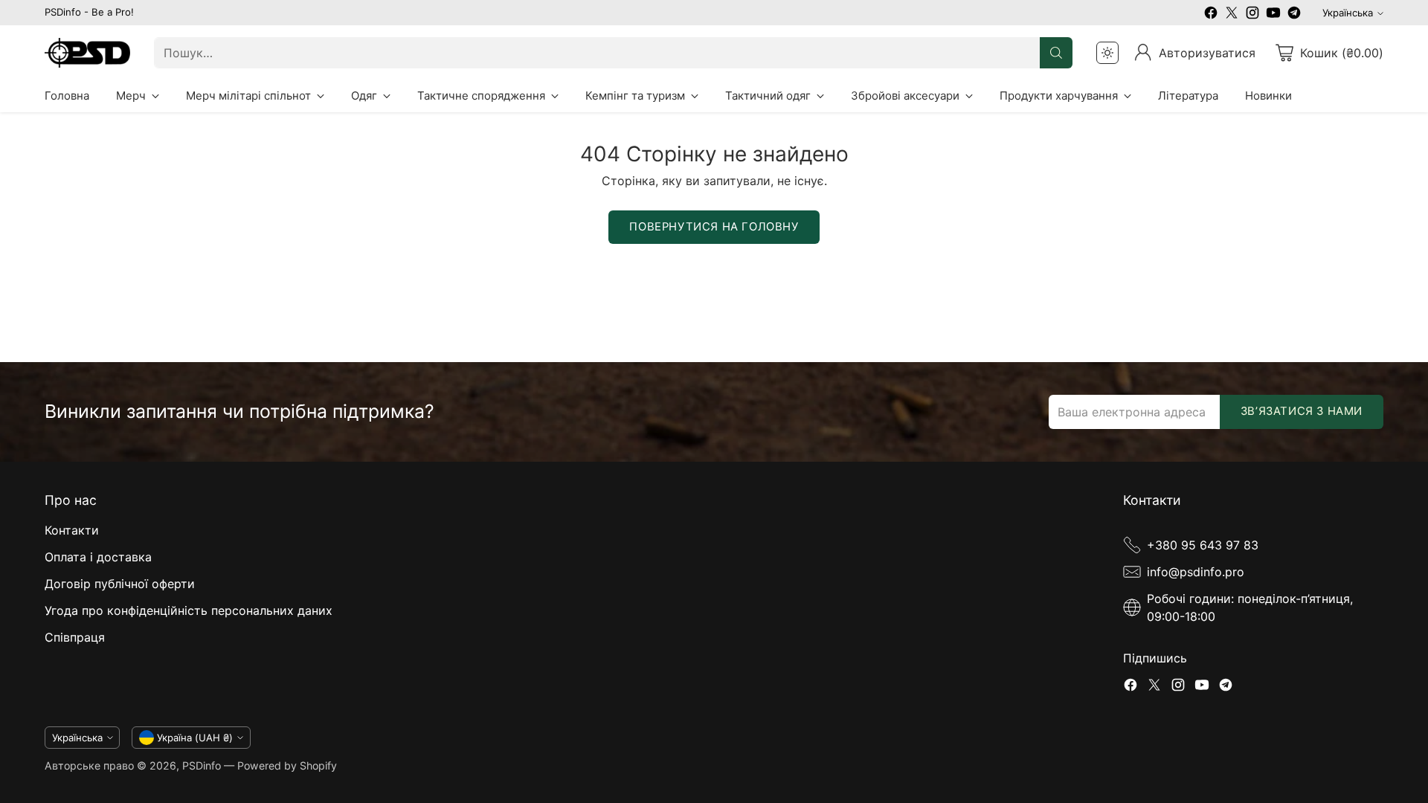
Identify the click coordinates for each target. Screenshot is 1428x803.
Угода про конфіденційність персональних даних (188, 610)
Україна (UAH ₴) (195, 738)
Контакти (72, 530)
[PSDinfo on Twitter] (1231, 15)
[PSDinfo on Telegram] (1294, 15)
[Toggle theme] (1107, 53)
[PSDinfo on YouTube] (1273, 15)
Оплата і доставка (98, 556)
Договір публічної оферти (120, 583)
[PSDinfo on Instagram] (1252, 15)
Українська (1347, 13)
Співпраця (75, 637)
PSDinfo (201, 765)
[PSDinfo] (87, 52)
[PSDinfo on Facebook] (1210, 15)
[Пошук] (1056, 52)
